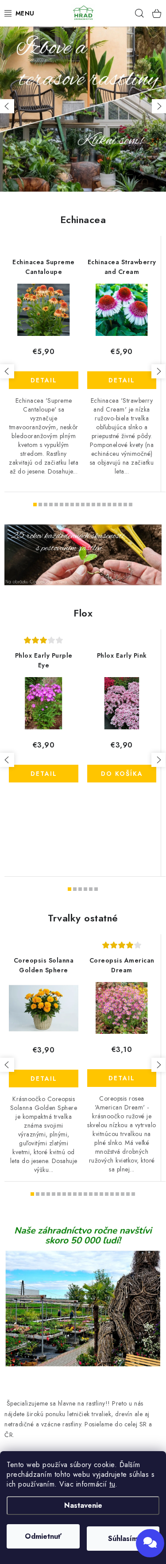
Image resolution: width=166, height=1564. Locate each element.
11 (93, 504)
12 (98, 504)
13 (104, 504)
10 (88, 504)
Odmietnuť (43, 1536)
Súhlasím (123, 1538)
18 (130, 504)
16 (120, 504)
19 (133, 1194)
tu (112, 1484)
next (158, 371)
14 (109, 504)
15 (114, 504)
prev (7, 371)
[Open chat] (150, 1543)
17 (125, 504)
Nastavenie (83, 1505)
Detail (44, 380)
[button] (7, 106)
